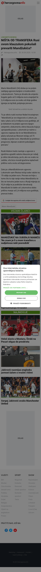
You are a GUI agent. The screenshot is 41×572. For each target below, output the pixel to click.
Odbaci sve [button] (21, 298)
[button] (20, 288)
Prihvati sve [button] (21, 293)
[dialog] (20, 286)
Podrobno (6, 284)
